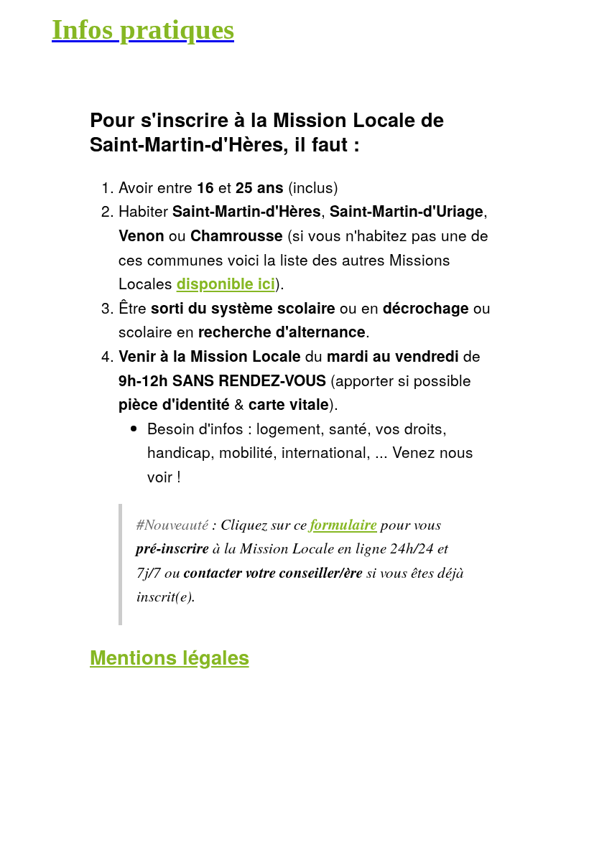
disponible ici (226, 283)
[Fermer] (28, 28)
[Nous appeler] (560, 28)
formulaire (343, 524)
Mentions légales (169, 656)
